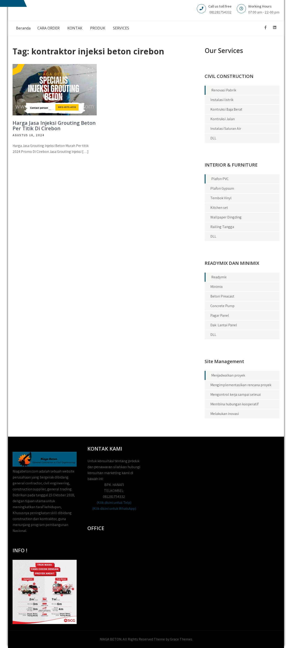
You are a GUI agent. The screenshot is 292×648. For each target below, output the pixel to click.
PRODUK (97, 28)
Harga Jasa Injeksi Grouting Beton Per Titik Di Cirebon (54, 125)
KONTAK (74, 28)
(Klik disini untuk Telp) (113, 502)
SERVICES (121, 28)
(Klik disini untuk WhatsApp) (114, 508)
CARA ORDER (48, 28)
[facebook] (265, 27)
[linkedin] (274, 27)
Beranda (23, 28)
